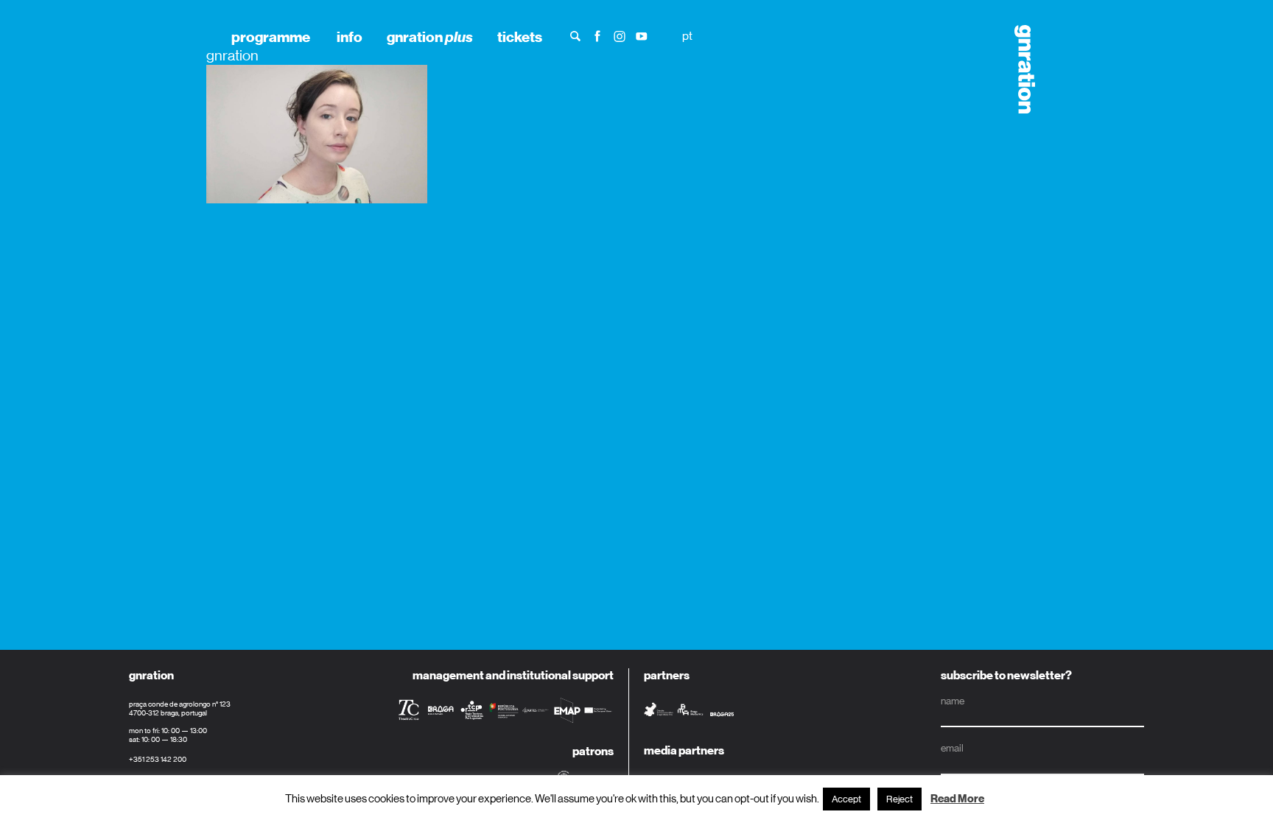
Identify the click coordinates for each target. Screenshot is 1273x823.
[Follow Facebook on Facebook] (597, 35)
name (952, 701)
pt (687, 36)
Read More (957, 798)
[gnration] (1019, 69)
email (952, 748)
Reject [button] (899, 799)
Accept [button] (846, 799)
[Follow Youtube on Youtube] (642, 35)
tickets (519, 37)
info (349, 37)
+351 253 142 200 (157, 759)
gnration (430, 37)
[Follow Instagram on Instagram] (620, 35)
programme (270, 37)
